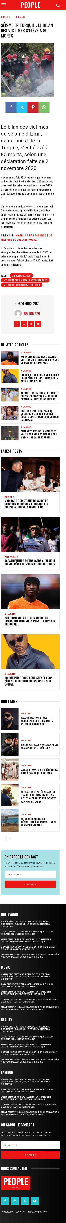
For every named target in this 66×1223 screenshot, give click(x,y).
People (9, 497)
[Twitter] (21, 107)
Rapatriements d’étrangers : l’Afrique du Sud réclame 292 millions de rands (29, 562)
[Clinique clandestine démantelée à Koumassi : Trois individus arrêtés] (10, 820)
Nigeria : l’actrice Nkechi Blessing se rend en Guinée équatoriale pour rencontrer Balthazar (40, 415)
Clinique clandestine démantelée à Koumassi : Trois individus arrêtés (38, 822)
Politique (11, 557)
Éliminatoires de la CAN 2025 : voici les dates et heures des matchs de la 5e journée (39, 434)
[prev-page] (3, 838)
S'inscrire (30, 884)
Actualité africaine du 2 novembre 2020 (25, 280)
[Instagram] (24, 324)
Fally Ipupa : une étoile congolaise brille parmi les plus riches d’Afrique (37, 721)
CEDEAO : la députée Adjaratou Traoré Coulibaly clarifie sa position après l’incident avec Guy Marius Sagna (38, 797)
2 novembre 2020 (21, 275)
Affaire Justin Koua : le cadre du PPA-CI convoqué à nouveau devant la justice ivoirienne (39, 396)
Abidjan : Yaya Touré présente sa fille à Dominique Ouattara (39, 771)
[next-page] (9, 838)
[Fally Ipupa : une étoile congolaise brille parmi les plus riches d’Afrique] (10, 719)
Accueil (6, 17)
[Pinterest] (32, 107)
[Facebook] (11, 107)
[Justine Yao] (19, 313)
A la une (21, 17)
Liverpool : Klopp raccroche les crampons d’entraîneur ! (39, 746)
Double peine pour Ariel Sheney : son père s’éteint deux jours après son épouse (40, 378)
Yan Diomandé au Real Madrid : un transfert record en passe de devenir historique (40, 360)
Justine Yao (32, 313)
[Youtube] (38, 324)
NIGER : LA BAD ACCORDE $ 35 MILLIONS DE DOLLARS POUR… (26, 237)
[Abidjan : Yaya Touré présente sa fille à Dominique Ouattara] (10, 769)
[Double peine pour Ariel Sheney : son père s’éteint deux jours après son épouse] (10, 376)
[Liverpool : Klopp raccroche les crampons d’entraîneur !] (10, 744)
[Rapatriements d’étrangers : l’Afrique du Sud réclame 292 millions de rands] (30, 534)
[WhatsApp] (44, 107)
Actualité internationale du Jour (21, 285)
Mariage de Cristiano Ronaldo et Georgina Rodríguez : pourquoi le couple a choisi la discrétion (26, 504)
